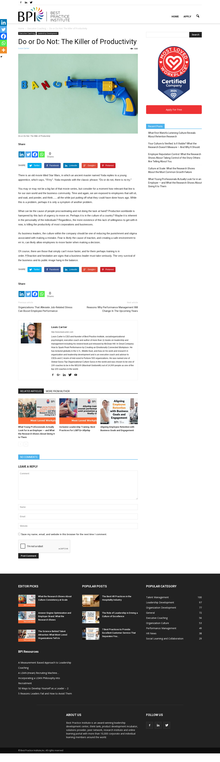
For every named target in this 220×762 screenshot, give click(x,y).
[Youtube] (77, 375)
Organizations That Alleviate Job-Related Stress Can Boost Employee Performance (45, 309)
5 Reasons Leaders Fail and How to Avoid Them (45, 693)
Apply (187, 16)
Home (175, 16)
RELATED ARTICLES (31, 391)
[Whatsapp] (42, 152)
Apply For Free (174, 109)
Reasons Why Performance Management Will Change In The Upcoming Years (112, 309)
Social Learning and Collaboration (164, 638)
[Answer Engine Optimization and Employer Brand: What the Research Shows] (26, 617)
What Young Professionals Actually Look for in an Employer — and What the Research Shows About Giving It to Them (175, 183)
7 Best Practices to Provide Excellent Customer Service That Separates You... (119, 633)
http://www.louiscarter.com (62, 332)
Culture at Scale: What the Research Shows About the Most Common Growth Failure (171, 170)
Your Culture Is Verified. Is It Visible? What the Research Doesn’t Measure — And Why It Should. (174, 145)
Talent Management (157, 597)
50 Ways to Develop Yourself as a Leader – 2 (43, 688)
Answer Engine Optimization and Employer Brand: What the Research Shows (54, 616)
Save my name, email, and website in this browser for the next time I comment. (64, 534)
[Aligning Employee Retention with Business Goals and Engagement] (119, 411)
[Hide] (1, 56)
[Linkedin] (26, 2)
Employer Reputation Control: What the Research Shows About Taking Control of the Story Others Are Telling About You (174, 158)
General (150, 612)
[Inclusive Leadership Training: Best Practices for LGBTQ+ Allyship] (78, 411)
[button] (198, 16)
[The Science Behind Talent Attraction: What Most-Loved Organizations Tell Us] (26, 636)
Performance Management (161, 628)
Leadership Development (47, 33)
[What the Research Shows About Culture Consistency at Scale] (26, 601)
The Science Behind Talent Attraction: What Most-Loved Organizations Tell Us (52, 634)
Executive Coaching (27, 33)
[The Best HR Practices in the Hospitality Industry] (90, 601)
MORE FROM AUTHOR (58, 391)
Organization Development (161, 607)
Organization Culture (157, 623)
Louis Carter (23, 48)
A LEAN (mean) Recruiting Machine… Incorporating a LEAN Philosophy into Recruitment (39, 678)
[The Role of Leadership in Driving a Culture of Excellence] (90, 617)
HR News (151, 633)
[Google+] (60, 375)
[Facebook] (20, 2)
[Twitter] (31, 2)
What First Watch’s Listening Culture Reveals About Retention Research (172, 134)
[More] (3, 50)
